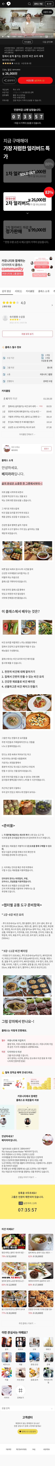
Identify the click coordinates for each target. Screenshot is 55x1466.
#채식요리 (28, 48)
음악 (6, 1349)
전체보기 (20, 1397)
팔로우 (12, 60)
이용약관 (8, 1449)
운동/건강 (34, 1364)
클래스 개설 (38, 4)
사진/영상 (20, 1379)
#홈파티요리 (19, 50)
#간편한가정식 (30, 50)
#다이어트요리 (39, 48)
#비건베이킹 (9, 52)
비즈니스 (6, 1364)
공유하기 (11, 80)
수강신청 (35, 80)
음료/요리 (34, 1379)
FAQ (33, 1449)
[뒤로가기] (4, 4)
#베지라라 (20, 48)
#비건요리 (40, 50)
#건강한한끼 (9, 50)
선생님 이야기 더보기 (26, 1177)
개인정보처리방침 (21, 1449)
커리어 (6, 1397)
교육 (34, 1349)
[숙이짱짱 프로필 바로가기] (5, 320)
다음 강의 (46, 41)
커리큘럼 (27, 41)
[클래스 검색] (29, 4)
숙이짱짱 (14, 316)
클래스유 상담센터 (29, 1431)
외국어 (20, 1349)
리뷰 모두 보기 (28, 333)
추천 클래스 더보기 (26, 1323)
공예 (48, 1364)
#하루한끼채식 (10, 48)
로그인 (49, 4)
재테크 (48, 1349)
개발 (20, 1364)
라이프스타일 (48, 1381)
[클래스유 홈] (8, 4)
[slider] (30, 36)
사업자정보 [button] (46, 1449)
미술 (6, 1379)
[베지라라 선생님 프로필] (47, 1139)
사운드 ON (47, 11)
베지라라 (5, 60)
